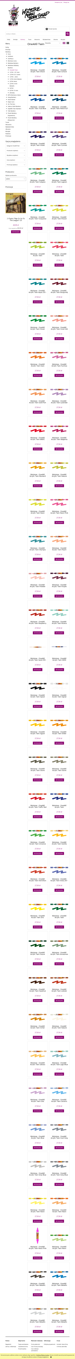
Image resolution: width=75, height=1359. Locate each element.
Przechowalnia (22, 1349)
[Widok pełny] (67, 43)
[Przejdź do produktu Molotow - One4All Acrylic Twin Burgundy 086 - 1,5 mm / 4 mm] (59, 279)
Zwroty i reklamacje (10, 1346)
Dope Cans (11, 102)
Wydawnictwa (9, 127)
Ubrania (7, 129)
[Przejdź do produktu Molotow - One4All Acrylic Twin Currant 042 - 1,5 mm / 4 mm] (59, 132)
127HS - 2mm (14, 77)
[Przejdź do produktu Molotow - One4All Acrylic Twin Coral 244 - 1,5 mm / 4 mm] (59, 316)
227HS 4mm (13, 81)
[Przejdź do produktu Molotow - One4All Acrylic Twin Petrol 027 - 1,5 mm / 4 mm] (59, 95)
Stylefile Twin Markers (14, 109)
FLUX (9, 54)
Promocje (8, 136)
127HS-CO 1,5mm (15, 74)
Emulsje (7, 49)
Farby (7, 47)
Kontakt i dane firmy (62, 1344)
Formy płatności (35, 1344)
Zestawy (12, 93)
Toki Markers (12, 111)
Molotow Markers (13, 63)
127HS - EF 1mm (14, 72)
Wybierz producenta (11, 175)
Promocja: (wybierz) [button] (12, 165)
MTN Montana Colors (14, 95)
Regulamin (8, 1344)
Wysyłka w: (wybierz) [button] (12, 155)
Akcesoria (8, 124)
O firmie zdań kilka (62, 1346)
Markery (8, 52)
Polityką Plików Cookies (42, 1355)
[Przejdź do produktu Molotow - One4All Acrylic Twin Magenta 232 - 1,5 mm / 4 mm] (59, 426)
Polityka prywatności (49, 1344)
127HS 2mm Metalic (16, 79)
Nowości (8, 134)
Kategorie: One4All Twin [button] (13, 146)
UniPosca (10, 58)
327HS (11, 88)
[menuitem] (8, 39)
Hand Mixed (11, 99)
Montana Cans (12, 61)
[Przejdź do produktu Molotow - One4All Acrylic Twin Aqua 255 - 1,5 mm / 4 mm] (37, 279)
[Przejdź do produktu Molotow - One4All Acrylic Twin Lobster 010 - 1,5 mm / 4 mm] (59, 978)
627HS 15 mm (14, 90)
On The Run (11, 104)
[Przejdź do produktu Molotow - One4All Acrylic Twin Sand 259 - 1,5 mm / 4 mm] (37, 647)
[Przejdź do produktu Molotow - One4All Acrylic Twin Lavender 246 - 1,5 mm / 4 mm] (59, 389)
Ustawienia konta (23, 1346)
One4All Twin (14, 70)
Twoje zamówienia (23, 1344)
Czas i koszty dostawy (37, 1346)
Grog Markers (12, 97)
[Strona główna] (28, 15)
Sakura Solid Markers (14, 106)
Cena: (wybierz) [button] (11, 160)
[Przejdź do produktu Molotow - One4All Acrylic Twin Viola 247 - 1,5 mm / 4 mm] (59, 867)
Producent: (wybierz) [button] (12, 150)
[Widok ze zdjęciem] (64, 43)
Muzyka (7, 131)
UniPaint (10, 56)
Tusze (7, 122)
